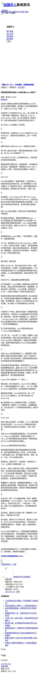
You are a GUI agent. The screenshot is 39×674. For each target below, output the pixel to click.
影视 (6, 12)
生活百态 (21, 87)
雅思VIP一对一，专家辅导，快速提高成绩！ (18, 85)
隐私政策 (4, 666)
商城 (26, 12)
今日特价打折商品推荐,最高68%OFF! (12, 556)
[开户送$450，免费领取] (1, 560)
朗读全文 (4, 99)
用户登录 (10, 31)
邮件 (18, 592)
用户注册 (10, 34)
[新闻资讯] (3, 649)
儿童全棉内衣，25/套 (8, 564)
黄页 (23, 12)
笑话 (10, 12)
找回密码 (10, 36)
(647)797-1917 (10, 592)
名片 (19, 12)
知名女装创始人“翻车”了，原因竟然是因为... (21, 606)
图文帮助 (10, 39)
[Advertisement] (19, 62)
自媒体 (14, 12)
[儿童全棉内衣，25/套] (19, 562)
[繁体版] (5, 10)
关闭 (8, 41)
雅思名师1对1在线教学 (22, 577)
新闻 (2, 12)
